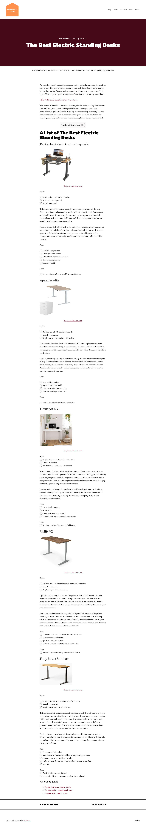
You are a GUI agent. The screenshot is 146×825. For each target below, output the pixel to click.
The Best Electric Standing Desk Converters (58, 100)
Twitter (137, 821)
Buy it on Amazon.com (73, 186)
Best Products (64, 39)
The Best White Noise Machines (58, 790)
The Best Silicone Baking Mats (57, 787)
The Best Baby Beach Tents (55, 793)
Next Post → (98, 804)
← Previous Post (50, 804)
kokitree (27, 821)
